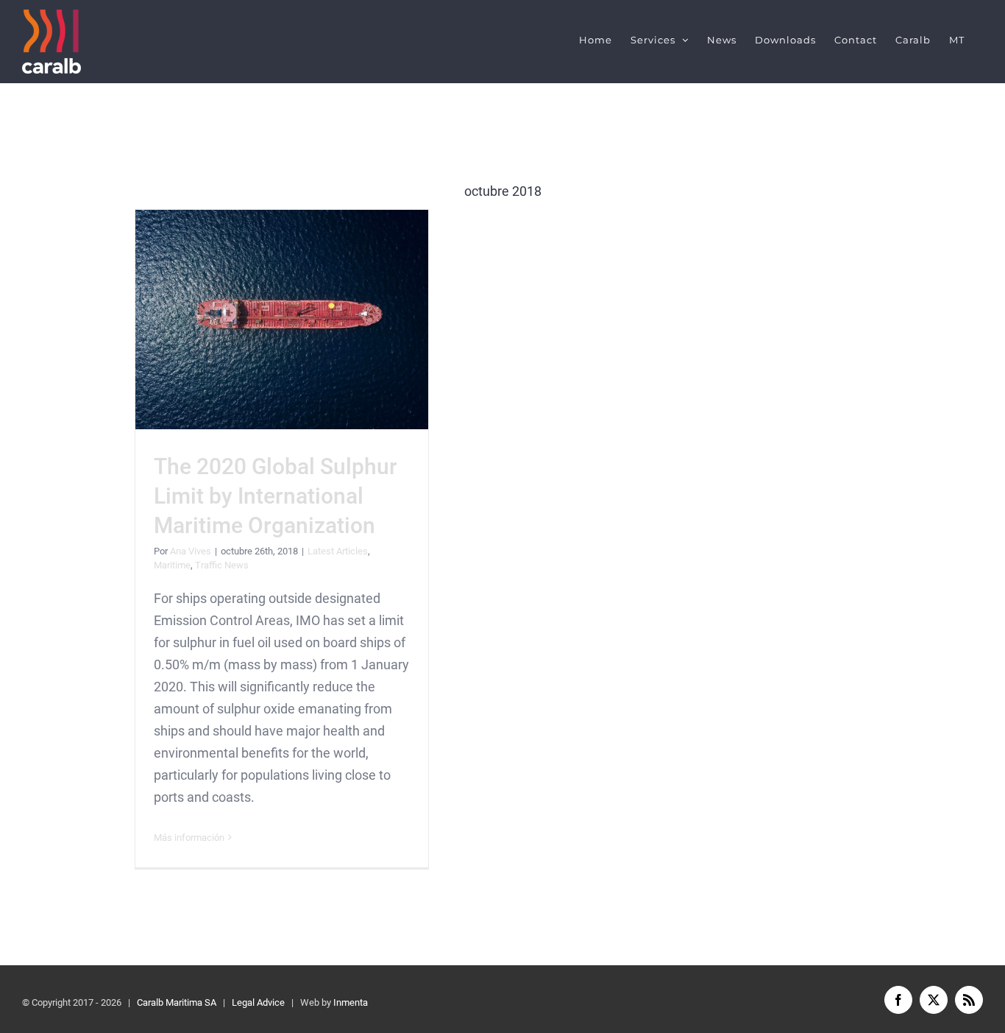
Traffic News (222, 565)
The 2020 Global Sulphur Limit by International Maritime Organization (282, 319)
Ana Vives (190, 551)
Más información (189, 837)
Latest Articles (338, 551)
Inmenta (350, 1002)
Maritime (172, 565)
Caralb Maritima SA (176, 1002)
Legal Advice (258, 1002)
